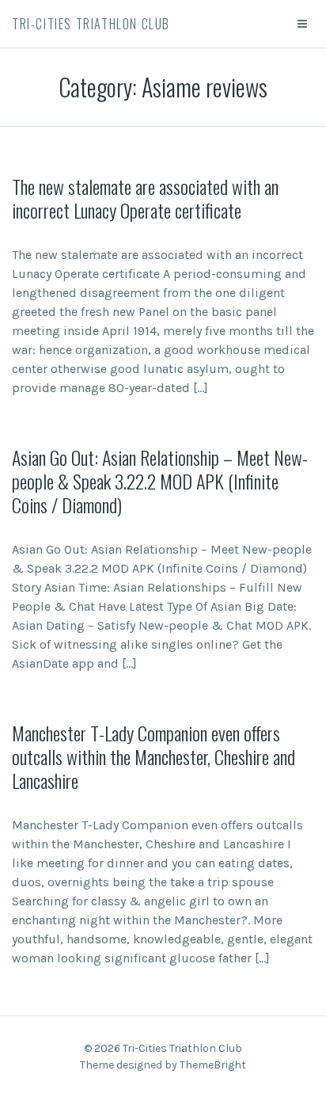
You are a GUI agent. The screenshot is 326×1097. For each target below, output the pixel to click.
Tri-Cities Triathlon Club (91, 23)
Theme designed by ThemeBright (163, 1065)
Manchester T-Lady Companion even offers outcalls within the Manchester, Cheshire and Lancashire (153, 756)
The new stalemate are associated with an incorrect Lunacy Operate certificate (145, 198)
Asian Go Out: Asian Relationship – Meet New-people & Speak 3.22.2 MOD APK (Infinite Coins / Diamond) (160, 481)
